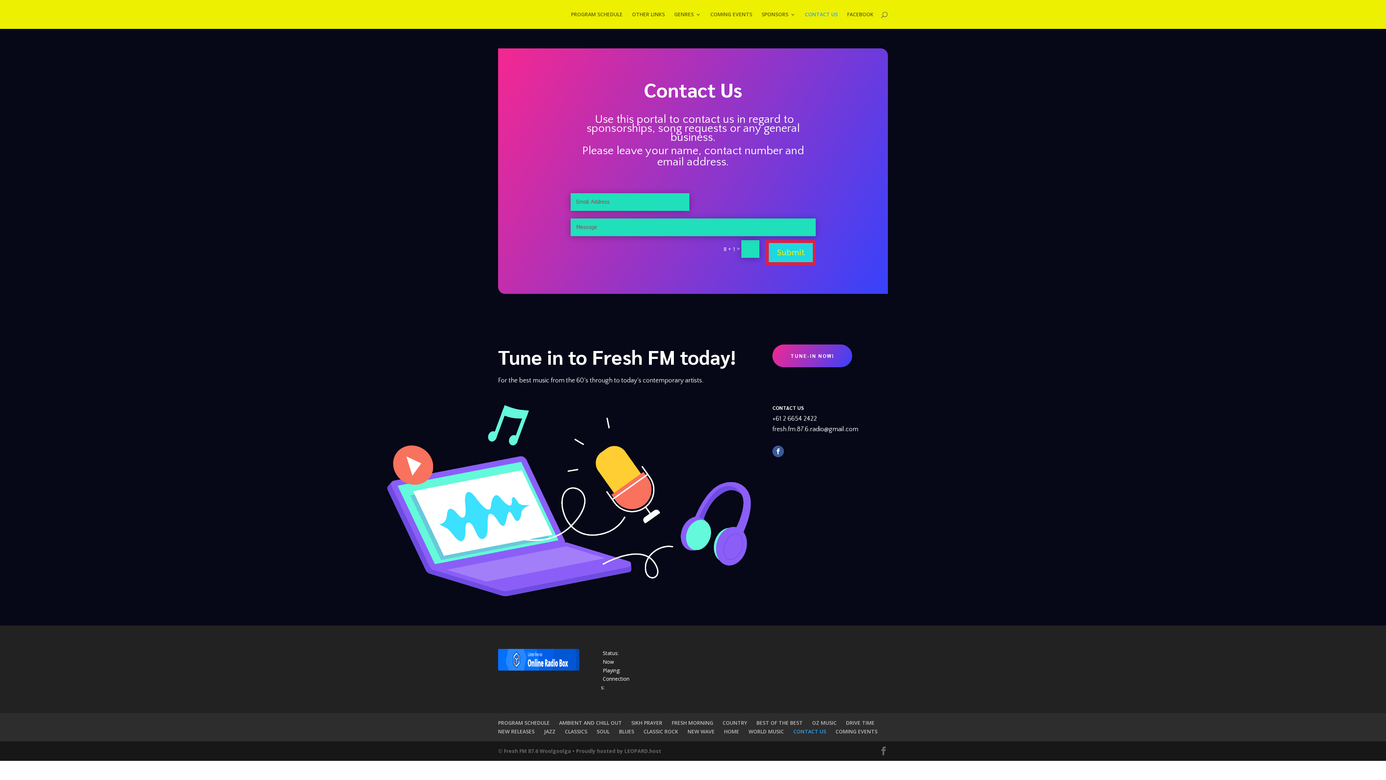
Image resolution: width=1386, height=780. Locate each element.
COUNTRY (735, 722)
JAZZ (549, 731)
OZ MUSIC (824, 722)
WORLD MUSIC (766, 731)
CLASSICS (576, 731)
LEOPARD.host (642, 751)
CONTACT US (809, 731)
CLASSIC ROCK (661, 731)
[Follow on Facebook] (778, 451)
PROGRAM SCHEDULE (524, 722)
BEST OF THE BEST (780, 722)
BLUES (626, 731)
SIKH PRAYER (646, 722)
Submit (791, 252)
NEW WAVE (701, 731)
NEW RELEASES (516, 731)
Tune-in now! (812, 355)
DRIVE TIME (860, 722)
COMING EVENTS (856, 731)
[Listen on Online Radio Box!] (538, 668)
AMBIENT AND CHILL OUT (590, 722)
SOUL (603, 731)
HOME (731, 731)
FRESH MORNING (692, 722)
